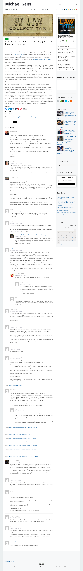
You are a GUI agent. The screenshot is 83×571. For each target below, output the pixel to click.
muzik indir (13, 541)
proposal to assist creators (18, 54)
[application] (66, 30)
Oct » (61, 244)
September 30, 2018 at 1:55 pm (16, 311)
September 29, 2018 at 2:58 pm (21, 275)
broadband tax (11, 117)
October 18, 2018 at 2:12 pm (15, 462)
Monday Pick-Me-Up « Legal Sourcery (15, 385)
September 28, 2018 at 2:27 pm (16, 178)
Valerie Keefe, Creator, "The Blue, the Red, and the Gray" (30, 235)
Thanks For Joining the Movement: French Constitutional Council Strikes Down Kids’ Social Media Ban (66, 150)
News (7, 38)
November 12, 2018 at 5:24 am (15, 543)
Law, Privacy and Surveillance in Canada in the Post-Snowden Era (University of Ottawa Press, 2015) (66, 197)
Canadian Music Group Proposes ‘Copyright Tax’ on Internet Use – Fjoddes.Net (23, 430)
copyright (19, 117)
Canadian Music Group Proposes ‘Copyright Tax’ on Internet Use (20, 434)
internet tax (25, 117)
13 (69, 235)
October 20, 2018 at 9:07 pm (15, 492)
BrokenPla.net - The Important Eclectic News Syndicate (18, 441)
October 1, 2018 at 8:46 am (15, 349)
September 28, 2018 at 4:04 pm (16, 223)
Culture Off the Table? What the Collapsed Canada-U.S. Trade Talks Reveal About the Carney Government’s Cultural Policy (66, 124)
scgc (35, 117)
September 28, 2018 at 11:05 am (16, 163)
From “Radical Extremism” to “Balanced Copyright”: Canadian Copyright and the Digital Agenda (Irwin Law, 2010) (66, 209)
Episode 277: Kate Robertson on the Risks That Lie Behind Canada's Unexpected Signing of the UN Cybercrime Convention (66, 58)
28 (72, 240)
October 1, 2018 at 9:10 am (15, 358)
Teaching (24, 9)
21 (72, 237)
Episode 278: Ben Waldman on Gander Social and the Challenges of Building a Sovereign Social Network (66, 51)
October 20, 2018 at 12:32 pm (15, 480)
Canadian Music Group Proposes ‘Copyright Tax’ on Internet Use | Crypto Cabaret (23, 456)
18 (63, 237)
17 (61, 237)
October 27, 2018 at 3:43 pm (20, 410)
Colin (11, 248)
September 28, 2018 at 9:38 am (16, 133)
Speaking (34, 9)
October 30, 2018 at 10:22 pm (15, 528)
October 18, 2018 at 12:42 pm (20, 236)
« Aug (58, 244)
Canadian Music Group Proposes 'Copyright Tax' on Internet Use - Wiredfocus (23, 445)
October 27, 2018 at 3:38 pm (20, 299)
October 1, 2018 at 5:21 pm (15, 391)
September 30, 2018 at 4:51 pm (25, 284)
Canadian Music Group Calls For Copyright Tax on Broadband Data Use (29, 43)
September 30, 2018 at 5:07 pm (16, 327)
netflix (31, 117)
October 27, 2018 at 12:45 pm (15, 517)
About (7, 9)
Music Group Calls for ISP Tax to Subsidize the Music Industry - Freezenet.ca (22, 449)
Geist (18, 4)
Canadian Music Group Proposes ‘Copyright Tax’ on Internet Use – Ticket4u (22, 438)
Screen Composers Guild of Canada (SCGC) (14, 56)
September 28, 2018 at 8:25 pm (16, 250)
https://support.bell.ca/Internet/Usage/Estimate (20, 495)
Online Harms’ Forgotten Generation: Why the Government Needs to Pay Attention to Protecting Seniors (66, 115)
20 (69, 237)
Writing (15, 9)
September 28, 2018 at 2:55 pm (16, 211)
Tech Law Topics (45, 9)
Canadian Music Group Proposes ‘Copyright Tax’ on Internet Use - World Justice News (24, 452)
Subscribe (67, 184)
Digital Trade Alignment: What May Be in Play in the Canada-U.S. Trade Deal (70, 132)
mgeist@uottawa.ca (9, 561)
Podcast (57, 9)
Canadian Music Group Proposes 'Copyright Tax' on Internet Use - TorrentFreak (23, 427)
